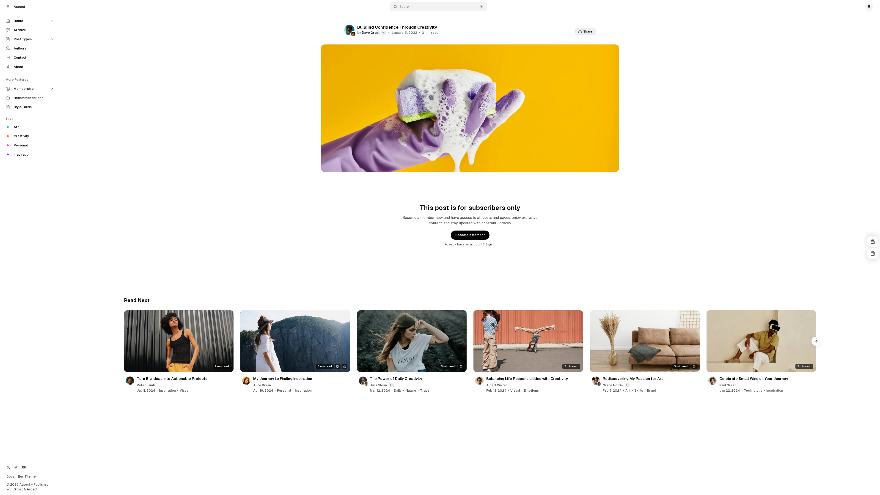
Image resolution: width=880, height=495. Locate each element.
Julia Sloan (378, 385)
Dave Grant (371, 32)
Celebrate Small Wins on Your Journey (753, 379)
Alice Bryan (262, 385)
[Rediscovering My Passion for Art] (644, 341)
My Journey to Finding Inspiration (282, 379)
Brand (651, 390)
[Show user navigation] (869, 7)
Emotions (531, 390)
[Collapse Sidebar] (8, 7)
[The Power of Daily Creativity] (412, 341)
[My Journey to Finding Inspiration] (295, 341)
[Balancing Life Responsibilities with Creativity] (528, 341)
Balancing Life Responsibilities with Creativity (527, 379)
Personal (284, 390)
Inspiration (167, 390)
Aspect (32, 489)
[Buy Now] (872, 253)
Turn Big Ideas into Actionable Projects (172, 379)
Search (404, 6)
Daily (398, 390)
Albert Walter (496, 385)
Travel (425, 390)
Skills (638, 390)
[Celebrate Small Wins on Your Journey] (761, 341)
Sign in (490, 244)
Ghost (18, 489)
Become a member (470, 235)
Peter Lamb (146, 385)
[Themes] (872, 241)
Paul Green (728, 385)
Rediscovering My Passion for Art (633, 379)
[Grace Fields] (353, 34)
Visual (184, 390)
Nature (411, 390)
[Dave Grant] (349, 30)
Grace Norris (613, 385)
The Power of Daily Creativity (396, 379)
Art (627, 390)
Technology (753, 390)
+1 (383, 32)
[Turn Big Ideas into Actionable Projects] (179, 341)
